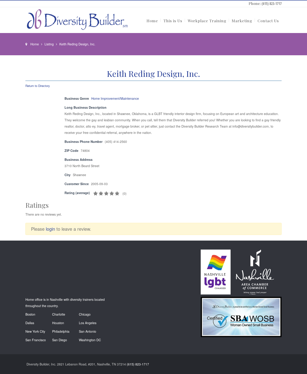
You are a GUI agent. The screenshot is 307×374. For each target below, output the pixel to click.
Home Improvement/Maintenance (115, 98)
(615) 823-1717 (272, 3)
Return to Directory (37, 86)
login (50, 229)
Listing (49, 44)
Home (34, 44)
